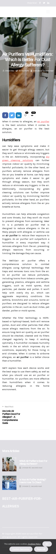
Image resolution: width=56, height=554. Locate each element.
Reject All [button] (41, 549)
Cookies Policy (34, 544)
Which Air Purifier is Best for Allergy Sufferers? (33, 462)
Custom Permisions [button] (21, 549)
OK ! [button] (47, 544)
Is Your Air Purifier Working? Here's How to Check (32, 481)
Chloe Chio (9, 71)
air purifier (43, 121)
